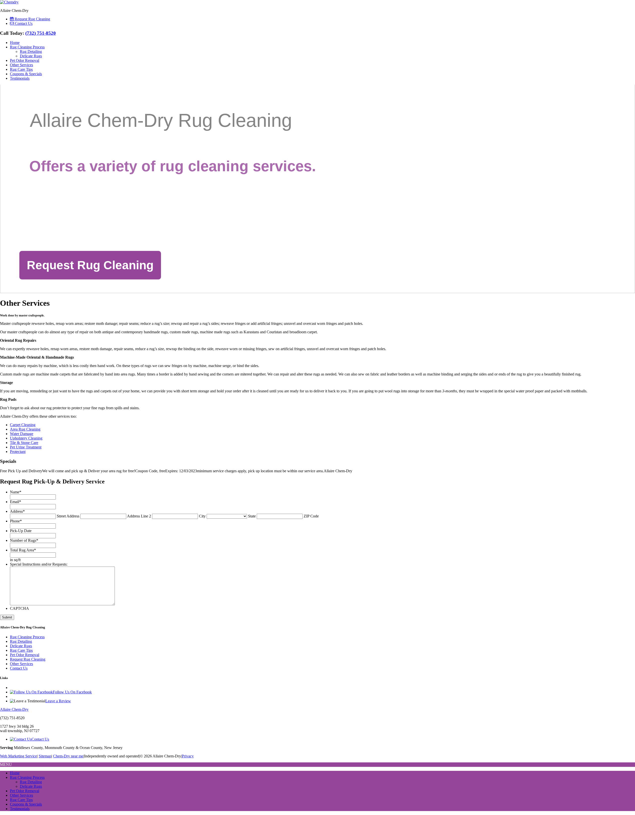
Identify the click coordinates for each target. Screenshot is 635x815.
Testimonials (20, 78)
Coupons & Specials (26, 74)
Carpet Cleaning (22, 425)
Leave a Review (58, 701)
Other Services (21, 65)
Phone (16, 521)
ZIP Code (311, 516)
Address (17, 511)
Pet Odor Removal (24, 60)
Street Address (68, 516)
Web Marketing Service (18, 756)
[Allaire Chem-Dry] (9, 2)
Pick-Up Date (21, 531)
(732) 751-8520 (40, 33)
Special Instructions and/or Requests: (38, 564)
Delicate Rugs (31, 56)
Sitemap (45, 756)
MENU (6, 764)
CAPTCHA (19, 608)
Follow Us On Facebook (72, 692)
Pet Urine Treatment (25, 447)
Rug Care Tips (21, 69)
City (202, 516)
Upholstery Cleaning (26, 438)
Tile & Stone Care (24, 443)
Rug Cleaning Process (27, 47)
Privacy (188, 756)
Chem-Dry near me (68, 756)
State (252, 516)
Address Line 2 (139, 516)
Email (15, 502)
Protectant (18, 451)
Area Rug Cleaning (25, 429)
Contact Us (19, 668)
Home (15, 42)
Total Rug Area (23, 550)
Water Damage (21, 434)
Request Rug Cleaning (27, 659)
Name (15, 492)
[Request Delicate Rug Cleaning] (90, 265)
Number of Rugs (24, 540)
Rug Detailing (31, 51)
